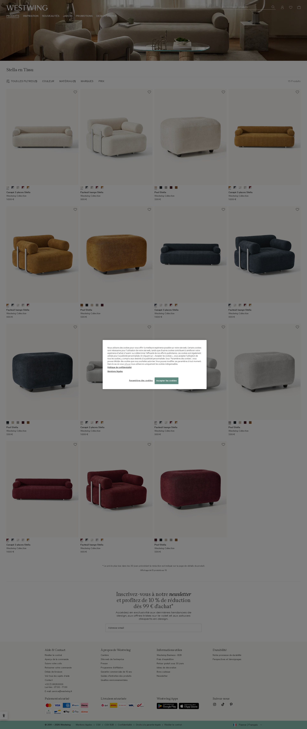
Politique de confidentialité (119, 367)
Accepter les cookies (166, 380)
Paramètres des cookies (141, 380)
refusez (127, 364)
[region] (155, 364)
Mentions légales (115, 371)
